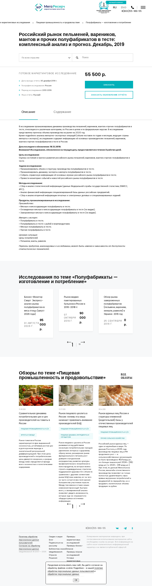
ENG (123, 7)
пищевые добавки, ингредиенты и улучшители (75, 436)
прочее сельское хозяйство (113, 438)
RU (115, 7)
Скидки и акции (55, 536)
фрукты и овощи (28, 435)
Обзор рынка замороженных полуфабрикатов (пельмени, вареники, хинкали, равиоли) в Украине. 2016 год (115, 305)
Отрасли (53, 555)
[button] (83, 345)
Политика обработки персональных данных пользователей (29, 539)
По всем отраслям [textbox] (30, 57)
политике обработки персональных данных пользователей (75, 569)
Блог (51, 540)
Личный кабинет (116, 2)
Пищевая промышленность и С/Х (35, 429)
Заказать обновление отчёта (109, 95)
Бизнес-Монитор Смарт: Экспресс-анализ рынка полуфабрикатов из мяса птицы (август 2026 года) (34, 305)
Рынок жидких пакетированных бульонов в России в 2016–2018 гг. (74, 302)
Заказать (109, 85)
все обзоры (126, 376)
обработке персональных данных (63, 574)
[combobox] (45, 57)
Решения (53, 558)
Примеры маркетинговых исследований (73, 539)
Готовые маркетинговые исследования (73, 561)
